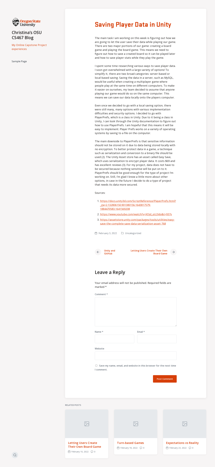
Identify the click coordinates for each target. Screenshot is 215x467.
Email (141, 331)
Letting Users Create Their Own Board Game (84, 445)
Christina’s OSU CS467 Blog (27, 35)
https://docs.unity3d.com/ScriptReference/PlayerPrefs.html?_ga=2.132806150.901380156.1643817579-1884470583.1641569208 (138, 205)
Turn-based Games (130, 443)
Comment (101, 294)
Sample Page (19, 61)
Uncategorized (133, 233)
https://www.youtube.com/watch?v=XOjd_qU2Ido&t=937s (136, 214)
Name (99, 331)
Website (99, 348)
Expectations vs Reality (182, 443)
